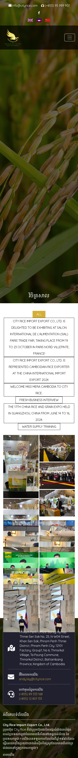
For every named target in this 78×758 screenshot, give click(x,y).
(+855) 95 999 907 (57, 5)
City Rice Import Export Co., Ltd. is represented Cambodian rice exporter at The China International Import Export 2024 (39, 370)
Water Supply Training (39, 426)
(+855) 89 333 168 (31, 694)
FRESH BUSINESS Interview (39, 400)
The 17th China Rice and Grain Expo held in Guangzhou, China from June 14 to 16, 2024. (39, 413)
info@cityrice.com (24, 5)
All (39, 314)
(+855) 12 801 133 (30, 699)
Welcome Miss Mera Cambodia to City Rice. (39, 390)
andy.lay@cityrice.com (35, 679)
